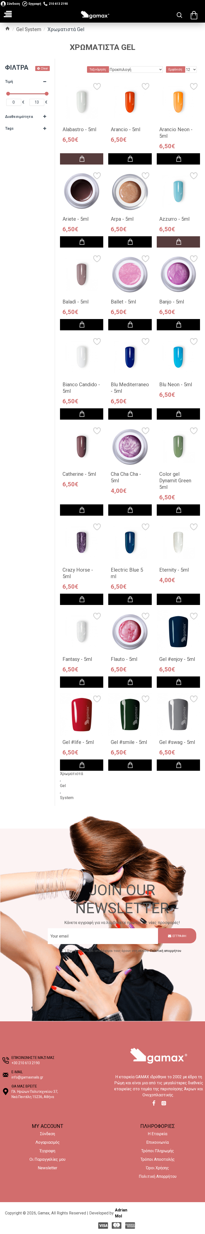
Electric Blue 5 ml (127, 573)
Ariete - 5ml (75, 219)
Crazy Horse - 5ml (77, 573)
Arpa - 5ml (122, 219)
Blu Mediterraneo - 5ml (130, 387)
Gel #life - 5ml (78, 742)
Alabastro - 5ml (79, 129)
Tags (9, 128)
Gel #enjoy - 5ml (177, 659)
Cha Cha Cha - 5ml (126, 477)
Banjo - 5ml (171, 302)
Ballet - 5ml (123, 302)
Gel (63, 785)
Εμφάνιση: (175, 69)
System (67, 797)
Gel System (28, 29)
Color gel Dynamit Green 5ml (175, 480)
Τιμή (9, 81)
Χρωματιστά (71, 773)
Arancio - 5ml (125, 129)
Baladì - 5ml (75, 302)
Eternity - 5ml (174, 570)
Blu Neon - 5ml (175, 384)
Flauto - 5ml (124, 659)
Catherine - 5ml (79, 474)
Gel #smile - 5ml (129, 742)
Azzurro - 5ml (174, 219)
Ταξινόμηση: (98, 69)
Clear (44, 68)
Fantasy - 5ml (77, 659)
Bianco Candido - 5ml (81, 387)
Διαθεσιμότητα (19, 116)
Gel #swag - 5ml (177, 742)
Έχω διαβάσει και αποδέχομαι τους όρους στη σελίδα (124, 951)
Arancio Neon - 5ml (175, 132)
